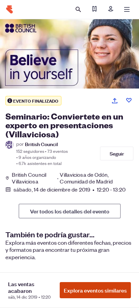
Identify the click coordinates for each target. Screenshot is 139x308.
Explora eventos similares (95, 290)
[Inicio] (9, 9)
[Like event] (129, 100)
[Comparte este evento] (114, 100)
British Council (41, 144)
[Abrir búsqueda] (78, 9)
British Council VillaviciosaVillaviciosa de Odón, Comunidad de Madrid (62, 178)
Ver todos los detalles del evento (69, 211)
